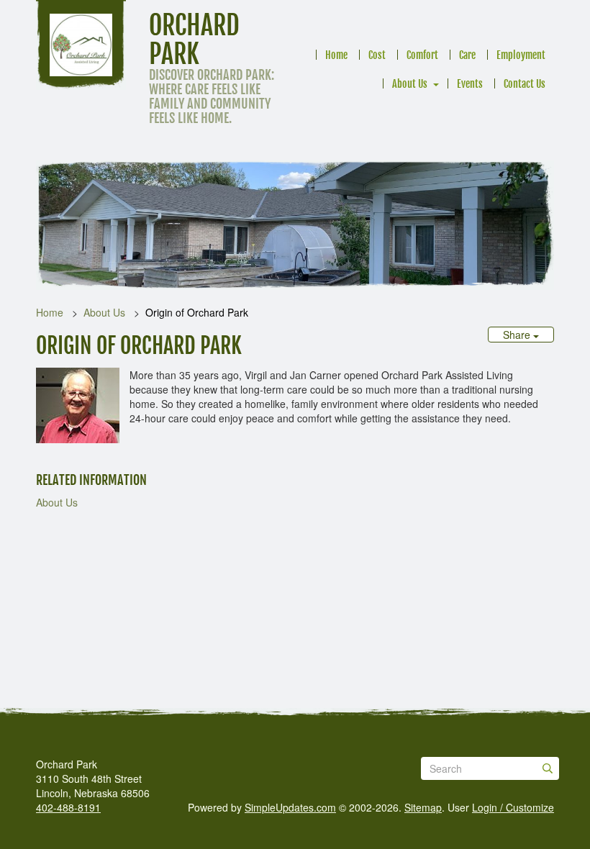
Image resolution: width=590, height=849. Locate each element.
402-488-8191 (68, 807)
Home (336, 55)
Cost (377, 55)
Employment (520, 55)
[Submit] (547, 768)
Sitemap (423, 807)
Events (470, 84)
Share (518, 334)
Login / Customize (513, 807)
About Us (409, 84)
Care (467, 55)
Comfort (422, 55)
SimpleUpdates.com (290, 807)
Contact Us (524, 84)
